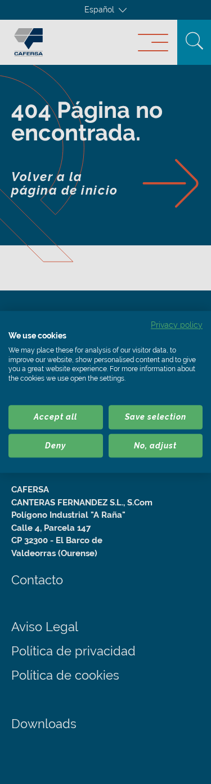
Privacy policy (177, 324)
